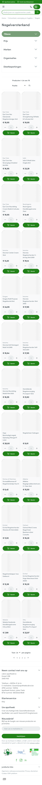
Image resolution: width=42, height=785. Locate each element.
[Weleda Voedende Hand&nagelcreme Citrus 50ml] (11, 609)
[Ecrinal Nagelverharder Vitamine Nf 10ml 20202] (11, 514)
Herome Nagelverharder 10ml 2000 (30, 301)
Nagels (37, 18)
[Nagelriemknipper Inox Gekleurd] (11, 563)
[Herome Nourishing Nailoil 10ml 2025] (11, 378)
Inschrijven (21, 736)
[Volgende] (27, 658)
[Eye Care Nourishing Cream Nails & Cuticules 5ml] (11, 193)
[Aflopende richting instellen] (29, 85)
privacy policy (34, 743)
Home (4, 18)
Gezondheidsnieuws (27, 710)
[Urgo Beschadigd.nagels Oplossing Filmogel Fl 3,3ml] (11, 422)
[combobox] (18, 12)
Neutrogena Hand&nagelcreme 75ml (29, 208)
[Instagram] (21, 760)
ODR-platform (12, 773)
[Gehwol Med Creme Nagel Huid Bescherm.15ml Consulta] (31, 514)
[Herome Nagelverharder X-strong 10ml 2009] (31, 239)
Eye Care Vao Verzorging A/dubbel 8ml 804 (10, 162)
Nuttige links (14, 710)
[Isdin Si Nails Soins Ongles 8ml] (31, 147)
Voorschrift (23, 713)
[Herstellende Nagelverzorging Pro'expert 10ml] (31, 378)
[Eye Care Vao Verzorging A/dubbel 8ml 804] (11, 147)
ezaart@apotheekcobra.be (23, 685)
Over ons (5, 710)
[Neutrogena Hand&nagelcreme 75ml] (31, 193)
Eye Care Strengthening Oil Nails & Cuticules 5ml (31, 116)
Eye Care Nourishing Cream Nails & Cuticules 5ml (11, 208)
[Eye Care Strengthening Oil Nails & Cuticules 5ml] (31, 101)
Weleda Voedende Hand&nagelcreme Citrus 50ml (9, 624)
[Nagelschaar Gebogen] (31, 422)
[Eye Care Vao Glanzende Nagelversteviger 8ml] (11, 101)
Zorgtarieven (32, 713)
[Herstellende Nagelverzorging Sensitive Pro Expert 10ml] (31, 609)
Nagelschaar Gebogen (31, 433)
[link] (14, 658)
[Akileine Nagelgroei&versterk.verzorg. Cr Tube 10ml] (31, 468)
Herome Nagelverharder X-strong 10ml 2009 (29, 255)
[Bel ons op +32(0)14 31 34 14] (31, 7)
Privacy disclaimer (31, 771)
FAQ (3, 701)
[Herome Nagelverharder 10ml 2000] (31, 285)
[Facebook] (16, 760)
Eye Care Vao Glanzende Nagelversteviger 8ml (10, 116)
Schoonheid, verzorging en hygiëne (20, 18)
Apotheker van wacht (10, 713)
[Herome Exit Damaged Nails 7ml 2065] (11, 331)
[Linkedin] (25, 760)
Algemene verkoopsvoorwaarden (13, 771)
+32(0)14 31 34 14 (15, 683)
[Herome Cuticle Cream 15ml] (11, 239)
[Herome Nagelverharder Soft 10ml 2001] (31, 331)
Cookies (4, 773)
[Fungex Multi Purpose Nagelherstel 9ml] (11, 285)
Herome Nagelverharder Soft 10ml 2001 (30, 347)
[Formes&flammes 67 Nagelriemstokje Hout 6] (11, 468)
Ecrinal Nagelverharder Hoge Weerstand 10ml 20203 (31, 578)
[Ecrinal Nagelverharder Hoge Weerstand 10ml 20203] (31, 563)
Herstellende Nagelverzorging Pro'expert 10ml (29, 391)
